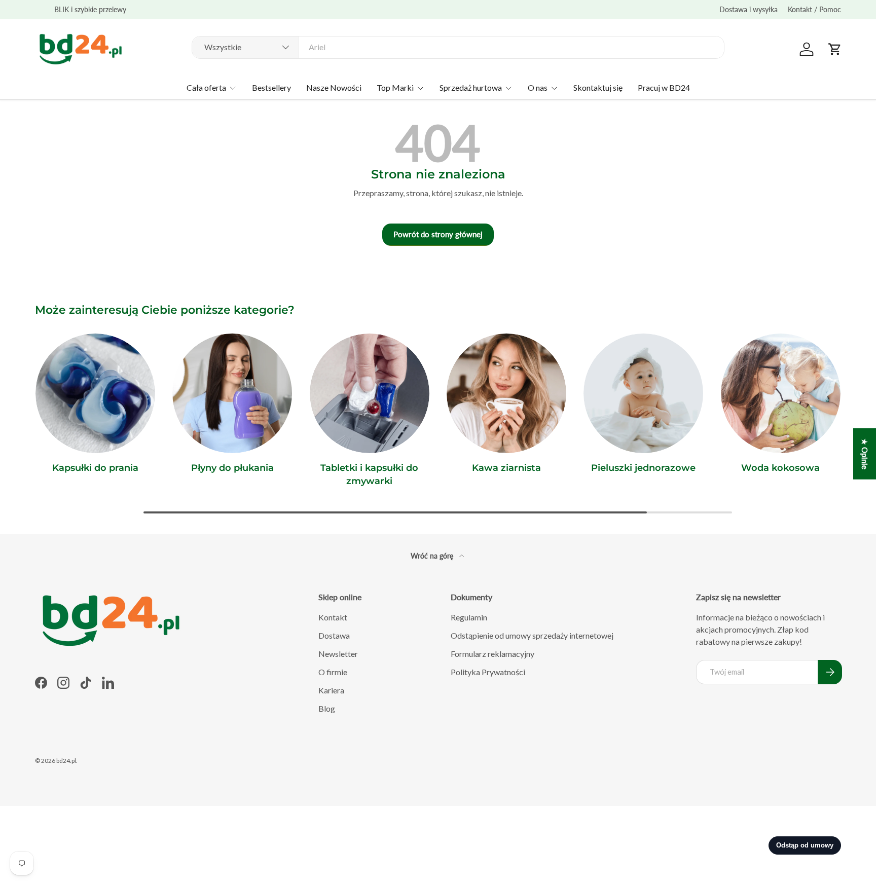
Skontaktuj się (598, 87)
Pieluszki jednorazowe (643, 467)
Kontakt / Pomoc (814, 9)
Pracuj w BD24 (664, 87)
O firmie (332, 672)
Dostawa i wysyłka (748, 9)
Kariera (331, 690)
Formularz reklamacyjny (492, 653)
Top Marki (395, 87)
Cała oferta (206, 87)
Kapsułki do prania (95, 467)
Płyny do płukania (232, 467)
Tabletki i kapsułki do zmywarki (369, 474)
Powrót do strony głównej (438, 234)
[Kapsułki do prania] (95, 393)
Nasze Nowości (333, 87)
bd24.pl (66, 760)
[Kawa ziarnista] (506, 393)
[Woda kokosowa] (781, 393)
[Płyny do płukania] (232, 393)
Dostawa (334, 635)
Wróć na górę (433, 555)
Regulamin (469, 617)
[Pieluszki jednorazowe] (643, 393)
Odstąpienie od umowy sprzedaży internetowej (532, 635)
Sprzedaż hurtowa (471, 87)
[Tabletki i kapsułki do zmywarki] (369, 393)
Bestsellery (271, 87)
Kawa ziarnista (506, 467)
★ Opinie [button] (864, 453)
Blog (326, 708)
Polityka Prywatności (488, 672)
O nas (538, 87)
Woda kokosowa (780, 467)
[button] (835, 49)
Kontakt (332, 617)
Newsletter (338, 653)
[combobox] (458, 47)
